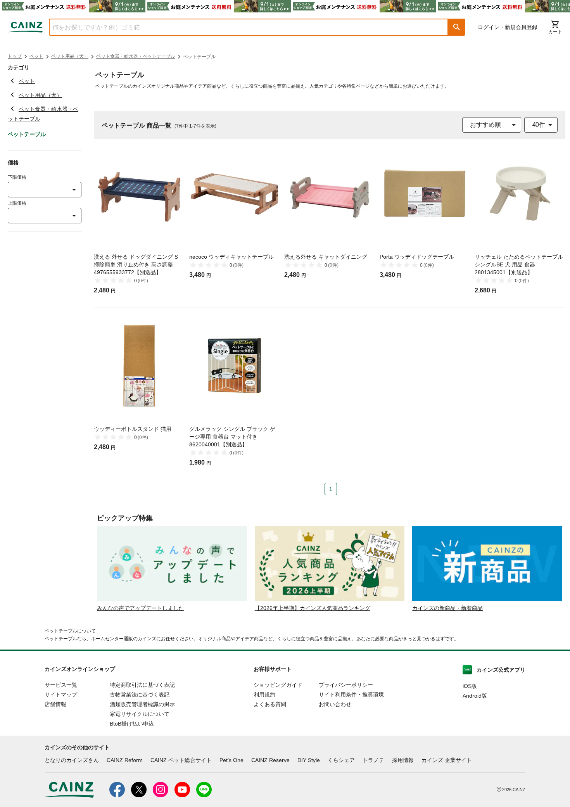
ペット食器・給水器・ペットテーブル (135, 56)
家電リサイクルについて (139, 714)
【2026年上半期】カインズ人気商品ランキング (312, 608)
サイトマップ (61, 694)
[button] (456, 27)
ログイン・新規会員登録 (507, 27)
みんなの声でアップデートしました (140, 608)
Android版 (475, 696)
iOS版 (470, 686)
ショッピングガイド (278, 685)
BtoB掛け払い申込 (132, 724)
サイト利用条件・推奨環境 (351, 694)
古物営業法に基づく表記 (139, 694)
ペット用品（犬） (69, 56)
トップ (15, 56)
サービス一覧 (61, 685)
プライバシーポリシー (346, 685)
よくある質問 (270, 704)
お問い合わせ (335, 704)
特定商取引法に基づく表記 (142, 685)
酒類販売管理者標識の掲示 (142, 704)
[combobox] (242, 27)
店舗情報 (55, 704)
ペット (36, 56)
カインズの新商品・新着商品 (447, 608)
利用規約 (264, 694)
